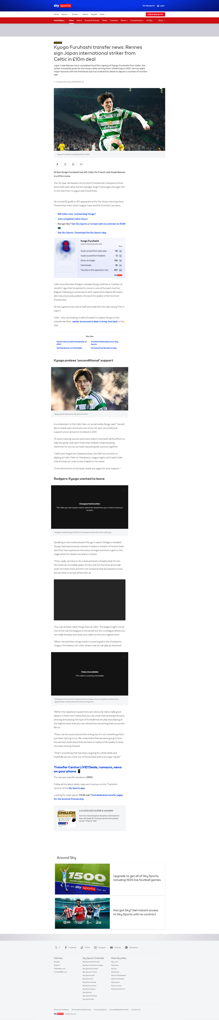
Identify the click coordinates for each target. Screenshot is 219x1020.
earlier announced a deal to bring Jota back (95, 321)
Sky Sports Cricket (90, 972)
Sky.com (114, 962)
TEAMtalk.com (59, 968)
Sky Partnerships (117, 979)
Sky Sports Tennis (89, 982)
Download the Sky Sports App (90, 232)
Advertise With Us (118, 989)
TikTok (87, 947)
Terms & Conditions (61, 1009)
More (102, 14)
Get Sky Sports (149, 6)
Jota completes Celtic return (73, 218)
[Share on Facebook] (57, 164)
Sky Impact (115, 982)
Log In (162, 6)
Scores (75, 14)
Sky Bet (94, 14)
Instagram (102, 947)
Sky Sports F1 (88, 979)
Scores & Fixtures (92, 20)
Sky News (115, 965)
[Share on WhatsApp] (73, 164)
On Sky (149, 20)
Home (56, 14)
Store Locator (116, 985)
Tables (104, 20)
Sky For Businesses (118, 975)
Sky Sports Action (89, 985)
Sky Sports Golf (89, 975)
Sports (64, 14)
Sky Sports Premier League (93, 965)
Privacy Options (100, 1009)
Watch (85, 14)
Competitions (136, 20)
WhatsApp (133, 947)
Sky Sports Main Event (91, 962)
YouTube (117, 947)
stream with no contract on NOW (108, 223)
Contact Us (136, 1009)
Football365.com (60, 972)
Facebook (72, 947)
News (71, 20)
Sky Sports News (89, 989)
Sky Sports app (77, 788)
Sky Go (114, 968)
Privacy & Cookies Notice (81, 1009)
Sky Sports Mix (88, 999)
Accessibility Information (119, 1009)
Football (59, 20)
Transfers (114, 20)
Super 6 (57, 965)
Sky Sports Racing (90, 996)
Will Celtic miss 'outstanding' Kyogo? (77, 214)
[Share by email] (81, 164)
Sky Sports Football (90, 968)
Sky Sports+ (87, 992)
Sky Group (115, 972)
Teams (123, 20)
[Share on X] (65, 164)
